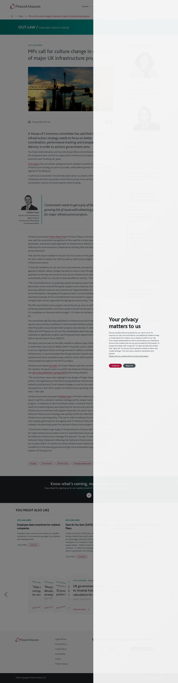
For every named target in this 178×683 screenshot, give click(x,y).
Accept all (115, 365)
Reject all (129, 365)
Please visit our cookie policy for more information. (129, 356)
